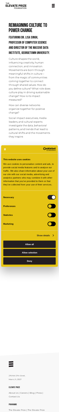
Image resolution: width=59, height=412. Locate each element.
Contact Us (14, 396)
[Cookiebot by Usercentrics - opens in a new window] (43, 149)
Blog (32, 393)
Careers (24, 393)
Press (39, 393)
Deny (29, 261)
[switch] (52, 206)
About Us (14, 393)
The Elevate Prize (17, 410)
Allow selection (29, 252)
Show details (43, 235)
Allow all (29, 244)
